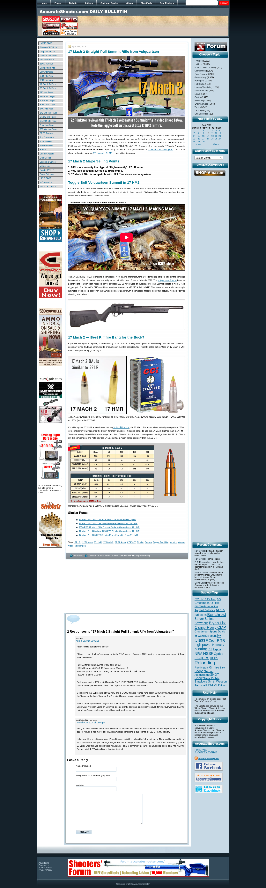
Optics (198, 97)
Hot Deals (199, 84)
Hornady (218, 644)
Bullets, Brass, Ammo (108, 555)
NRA (199, 654)
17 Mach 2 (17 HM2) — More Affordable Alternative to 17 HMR (108, 523)
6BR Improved (46, 80)
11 (212, 133)
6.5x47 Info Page (48, 117)
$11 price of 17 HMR (102, 153)
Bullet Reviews (47, 145)
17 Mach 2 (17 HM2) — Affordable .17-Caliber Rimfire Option (107, 519)
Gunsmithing (200, 77)
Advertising (44, 863)
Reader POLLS (47, 170)
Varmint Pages (46, 72)
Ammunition (210, 606)
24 (208, 139)
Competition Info (47, 68)
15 (199, 136)
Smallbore (201, 681)
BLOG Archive (46, 64)
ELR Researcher (203, 562)
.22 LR (77, 542)
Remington (201, 667)
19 (216, 136)
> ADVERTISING (48, 186)
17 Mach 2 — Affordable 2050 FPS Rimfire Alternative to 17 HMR (109, 531)
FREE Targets (46, 133)
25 (212, 139)
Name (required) (84, 766)
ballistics (201, 614)
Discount (211, 635)
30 (203, 141)
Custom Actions (47, 154)
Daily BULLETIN (47, 51)
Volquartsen (80, 546)
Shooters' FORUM (48, 47)
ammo (199, 606)
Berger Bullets (204, 618)
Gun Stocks (45, 158)
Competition (200, 71)
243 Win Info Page (48, 113)
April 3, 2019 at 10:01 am (87, 641)
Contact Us (44, 865)
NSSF (208, 653)
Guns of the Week (48, 55)
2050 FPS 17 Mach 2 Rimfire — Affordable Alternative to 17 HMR (109, 527)
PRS (205, 658)
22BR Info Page (47, 96)
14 (194, 136)
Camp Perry (206, 627)
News (197, 94)
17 (208, 136)
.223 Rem (210, 599)
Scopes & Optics (48, 162)
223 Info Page (46, 92)
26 (216, 139)
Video (222, 685)
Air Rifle (214, 602)
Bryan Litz (217, 623)
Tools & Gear (46, 141)
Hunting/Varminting (141, 555)
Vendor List (45, 166)
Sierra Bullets (211, 678)
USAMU (212, 685)
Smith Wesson (217, 681)
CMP (221, 627)
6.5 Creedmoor (208, 601)
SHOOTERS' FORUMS (206, 752)
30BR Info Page (47, 100)
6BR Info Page (46, 76)
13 (219, 133)
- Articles (199, 61)
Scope (199, 671)
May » (216, 144)
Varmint (173, 542)
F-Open (211, 640)
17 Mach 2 (108, 542)
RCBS (214, 658)
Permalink (78, 555)
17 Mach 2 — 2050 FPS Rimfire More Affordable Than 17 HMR (108, 535)
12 (216, 133)
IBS (210, 649)
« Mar (198, 144)
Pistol (198, 658)
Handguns (199, 80)
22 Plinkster (120, 542)
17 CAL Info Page (48, 84)
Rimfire (140, 542)
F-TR (221, 640)
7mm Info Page (47, 125)
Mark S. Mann (201, 572)
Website (80, 785)
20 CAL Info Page (48, 88)
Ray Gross (200, 551)
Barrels (43, 149)
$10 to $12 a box (121, 427)
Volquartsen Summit (167, 280)
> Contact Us (46, 182)
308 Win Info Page (48, 129)
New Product (201, 90)
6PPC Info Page (47, 104)
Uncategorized (201, 114)
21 (194, 139)
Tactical (198, 107)
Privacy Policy (45, 870)
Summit (148, 542)
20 (219, 136)
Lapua (217, 649)
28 (194, 141)
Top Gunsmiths (47, 137)
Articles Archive (47, 59)
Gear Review (125, 555)
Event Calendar (47, 174)
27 (219, 139)
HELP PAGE (45, 178)
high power (203, 645)
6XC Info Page (46, 109)
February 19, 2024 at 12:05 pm (90, 722)
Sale (222, 667)
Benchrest (216, 614)
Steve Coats (200, 583)
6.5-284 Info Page (48, 121)
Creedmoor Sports (206, 631)
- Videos (92, 555)
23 (203, 139)
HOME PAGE (46, 43)
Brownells (201, 623)
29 (199, 141)
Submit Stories (45, 867)
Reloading (199, 100)
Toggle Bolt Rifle (160, 542)
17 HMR (98, 542)
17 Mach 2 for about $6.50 (160, 149)
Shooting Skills (201, 104)
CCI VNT (131, 542)
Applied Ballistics (205, 610)
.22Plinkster (87, 542)
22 (199, 139)
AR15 (220, 610)
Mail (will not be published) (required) (93, 775)
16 (203, 136)
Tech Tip (199, 110)
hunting (201, 649)
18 (212, 136)
